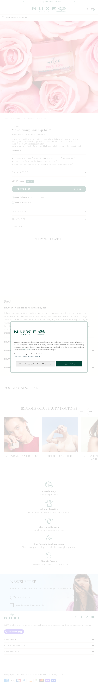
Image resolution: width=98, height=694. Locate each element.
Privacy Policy (27, 349)
